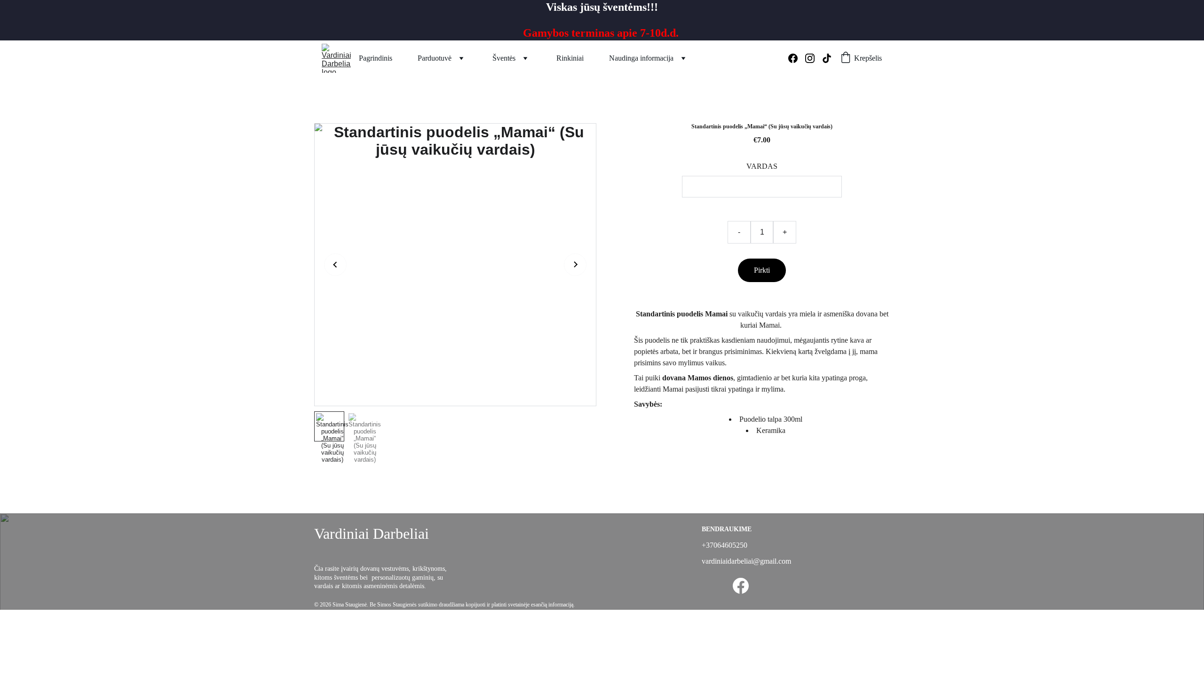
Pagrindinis (375, 58)
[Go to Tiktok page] (827, 58)
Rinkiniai (570, 58)
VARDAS (761, 166)
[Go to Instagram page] (813, 58)
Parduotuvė (435, 58)
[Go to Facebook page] (796, 58)
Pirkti (762, 270)
